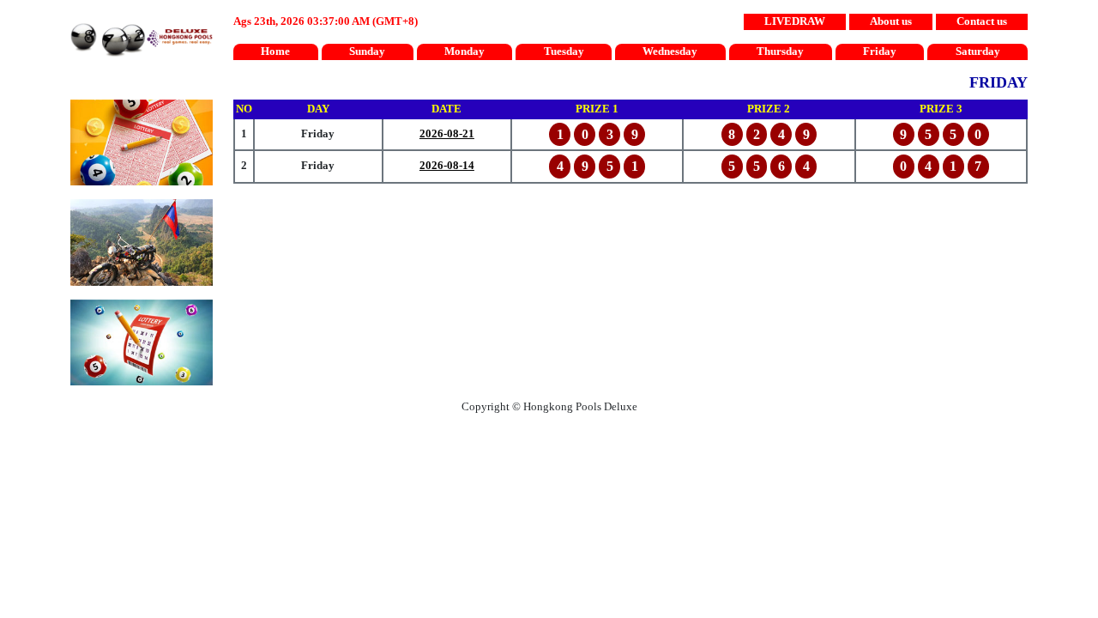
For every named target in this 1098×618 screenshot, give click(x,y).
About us (891, 21)
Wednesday (670, 51)
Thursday (780, 51)
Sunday (367, 51)
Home (275, 51)
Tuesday (564, 51)
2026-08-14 (446, 166)
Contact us (981, 21)
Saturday (978, 51)
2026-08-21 (446, 134)
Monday (464, 51)
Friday (879, 51)
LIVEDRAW (794, 21)
